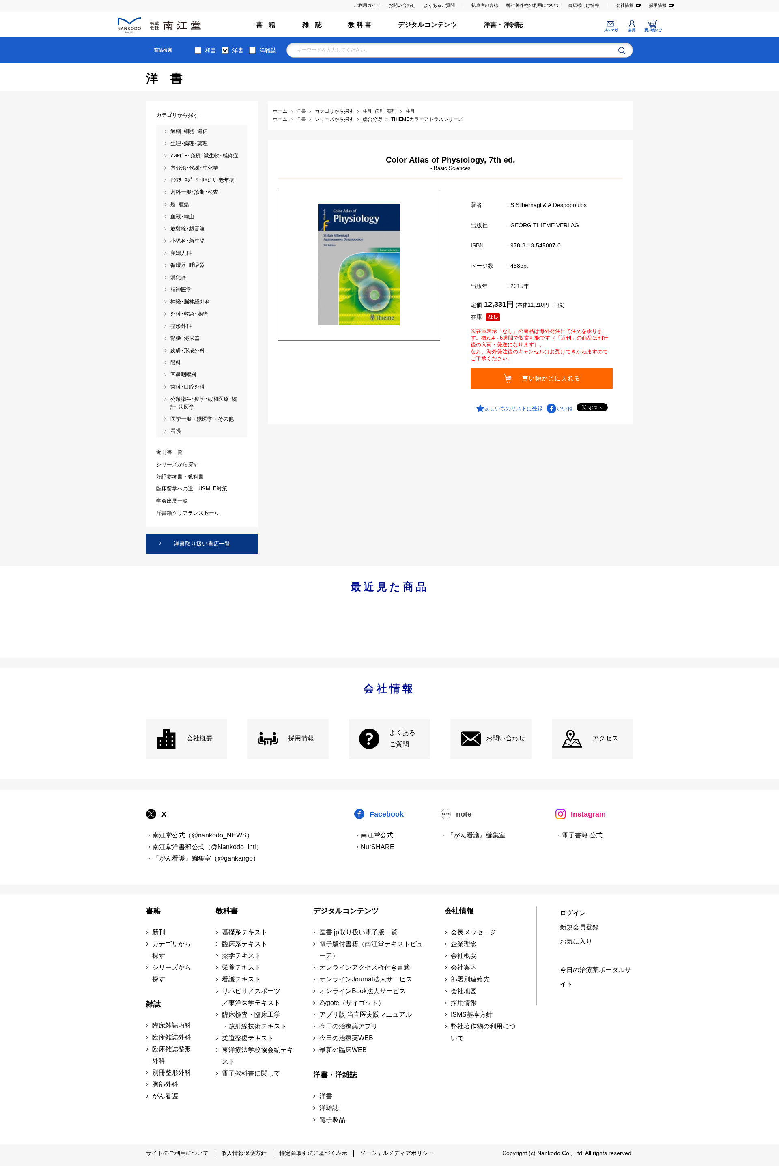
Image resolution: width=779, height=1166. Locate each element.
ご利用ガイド (367, 5)
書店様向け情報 (583, 5)
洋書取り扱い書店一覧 (202, 543)
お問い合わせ (402, 5)
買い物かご (653, 30)
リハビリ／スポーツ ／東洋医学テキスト (251, 996)
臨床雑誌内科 (171, 1025)
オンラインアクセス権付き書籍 (364, 967)
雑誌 (153, 1004)
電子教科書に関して (251, 1073)
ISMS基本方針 (472, 1014)
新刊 (158, 932)
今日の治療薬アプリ (348, 1026)
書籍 (153, 911)
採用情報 (658, 5)
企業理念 (464, 943)
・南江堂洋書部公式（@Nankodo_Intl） (204, 846)
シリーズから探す (171, 973)
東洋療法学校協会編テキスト (257, 1055)
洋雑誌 (267, 50)
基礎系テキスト (244, 932)
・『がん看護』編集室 (473, 835)
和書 (210, 50)
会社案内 (464, 967)
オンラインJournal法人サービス (365, 979)
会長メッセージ (473, 932)
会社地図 (464, 990)
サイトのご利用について (177, 1153)
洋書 (237, 50)
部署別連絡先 (470, 979)
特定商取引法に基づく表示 (313, 1153)
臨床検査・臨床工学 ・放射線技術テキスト (254, 1020)
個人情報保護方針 (244, 1153)
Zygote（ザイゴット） (352, 1002)
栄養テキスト (241, 967)
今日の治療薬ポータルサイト (595, 976)
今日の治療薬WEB (346, 1038)
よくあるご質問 (439, 5)
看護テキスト (241, 979)
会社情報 (625, 5)
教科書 (227, 911)
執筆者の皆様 (484, 5)
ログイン (573, 913)
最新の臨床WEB (343, 1049)
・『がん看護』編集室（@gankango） (202, 858)
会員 (631, 30)
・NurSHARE (374, 846)
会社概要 (200, 738)
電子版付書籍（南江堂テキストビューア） (371, 949)
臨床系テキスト (244, 943)
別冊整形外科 (171, 1072)
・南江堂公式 (373, 835)
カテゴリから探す (171, 949)
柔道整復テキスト (248, 1038)
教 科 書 (359, 24)
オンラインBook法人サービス (362, 990)
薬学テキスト (241, 955)
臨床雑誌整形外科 (171, 1055)
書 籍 (266, 24)
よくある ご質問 (402, 738)
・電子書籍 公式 (579, 835)
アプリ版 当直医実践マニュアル (365, 1014)
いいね (564, 408)
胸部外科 (165, 1084)
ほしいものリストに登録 (513, 408)
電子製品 (332, 1119)
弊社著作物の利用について (533, 5)
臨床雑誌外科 (171, 1037)
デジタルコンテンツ (427, 24)
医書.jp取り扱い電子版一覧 (358, 932)
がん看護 (165, 1096)
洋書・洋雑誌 (503, 24)
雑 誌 (312, 24)
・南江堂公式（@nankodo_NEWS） (199, 835)
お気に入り (576, 941)
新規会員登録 (579, 927)
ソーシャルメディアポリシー (397, 1153)
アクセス (605, 738)
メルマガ (611, 30)
